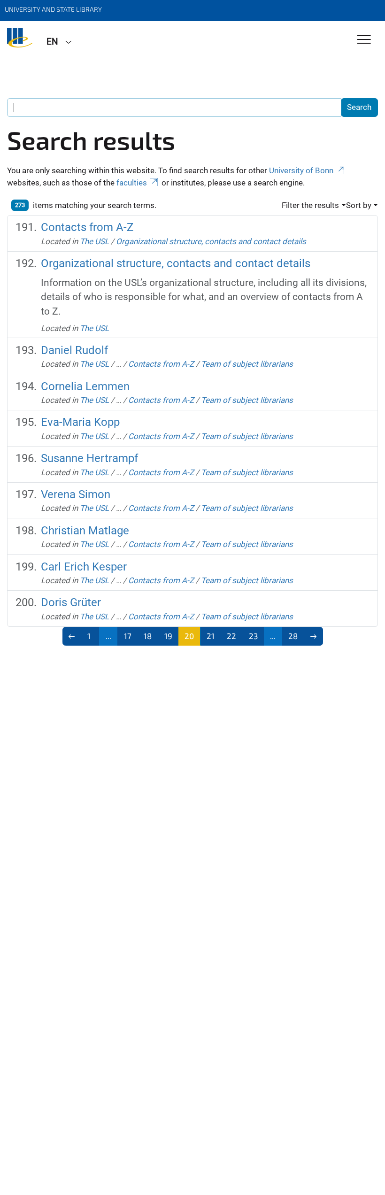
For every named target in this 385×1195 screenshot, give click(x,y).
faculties (131, 182)
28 (293, 635)
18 (148, 635)
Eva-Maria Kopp (80, 422)
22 (231, 635)
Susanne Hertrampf (89, 458)
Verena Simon (75, 494)
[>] (313, 636)
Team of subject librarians (247, 364)
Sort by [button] (358, 205)
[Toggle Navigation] (364, 40)
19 (168, 635)
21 (211, 635)
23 (253, 635)
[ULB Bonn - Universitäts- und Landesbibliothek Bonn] (19, 41)
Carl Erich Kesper (84, 566)
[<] (72, 636)
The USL (94, 241)
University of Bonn (301, 170)
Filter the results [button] (310, 205)
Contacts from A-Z (87, 227)
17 (127, 635)
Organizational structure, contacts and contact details (211, 241)
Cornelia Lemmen (85, 386)
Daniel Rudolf (74, 350)
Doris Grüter (71, 602)
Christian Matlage (85, 530)
